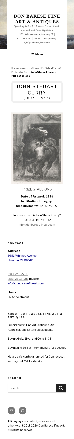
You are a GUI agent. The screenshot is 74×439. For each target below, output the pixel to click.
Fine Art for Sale (41, 68)
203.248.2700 (24, 39)
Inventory (25, 68)
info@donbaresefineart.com (37, 43)
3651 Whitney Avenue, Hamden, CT (36, 34)
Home (14, 68)
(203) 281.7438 (18, 278)
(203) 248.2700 (18, 274)
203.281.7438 (40, 39)
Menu (39, 54)
